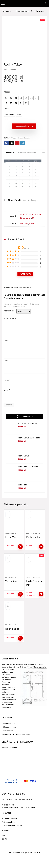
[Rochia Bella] (14, 613)
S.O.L (4, 836)
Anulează (7, 119)
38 (27, 214)
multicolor (24, 223)
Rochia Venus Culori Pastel (29, 438)
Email (7, 390)
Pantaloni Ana (33, 537)
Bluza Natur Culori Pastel (28, 467)
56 (33, 218)
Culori (6, 108)
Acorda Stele (9, 311)
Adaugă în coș (24, 126)
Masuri (7, 92)
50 (24, 218)
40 (30, 214)
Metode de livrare (9, 727)
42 (33, 214)
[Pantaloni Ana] (35, 522)
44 (36, 214)
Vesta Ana (11, 581)
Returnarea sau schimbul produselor (16, 735)
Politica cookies (8, 822)
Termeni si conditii (9, 819)
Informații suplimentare (27, 153)
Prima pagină (6, 11)
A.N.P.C (4, 839)
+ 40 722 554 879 (8, 805)
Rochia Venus (23, 456)
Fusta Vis (10, 537)
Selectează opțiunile (20, 546)
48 (21, 218)
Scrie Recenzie (10, 318)
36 (24, 214)
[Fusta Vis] (14, 522)
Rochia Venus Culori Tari (28, 423)
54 (30, 218)
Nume (7, 380)
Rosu (31, 223)
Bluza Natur (22, 485)
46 (39, 214)
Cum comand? (8, 731)
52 (27, 218)
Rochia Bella (12, 628)
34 (21, 214)
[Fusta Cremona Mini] (35, 566)
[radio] (6, 98)
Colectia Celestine (22, 11)
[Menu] (3, 3)
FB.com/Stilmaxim (9, 748)
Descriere (10, 153)
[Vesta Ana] (14, 566)
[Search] (45, 3)
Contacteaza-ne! (9, 723)
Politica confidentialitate (12, 826)
